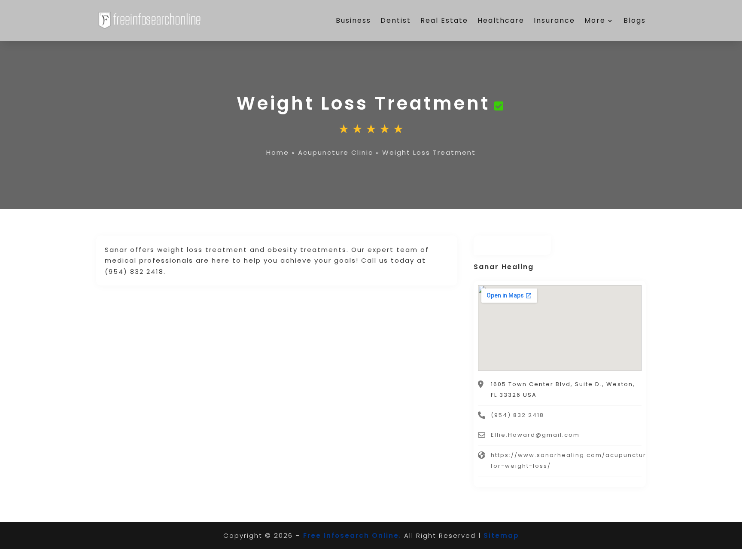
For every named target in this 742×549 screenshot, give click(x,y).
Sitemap (501, 535)
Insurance (554, 20)
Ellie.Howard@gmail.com (535, 435)
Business (353, 20)
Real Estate (444, 20)
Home (277, 152)
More (594, 20)
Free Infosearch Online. (352, 535)
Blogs (634, 20)
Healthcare (500, 20)
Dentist (395, 20)
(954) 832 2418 (517, 415)
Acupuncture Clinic (335, 152)
